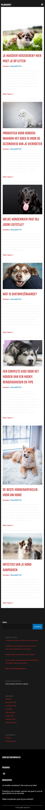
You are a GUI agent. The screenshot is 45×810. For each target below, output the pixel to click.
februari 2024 (10, 712)
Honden (6, 66)
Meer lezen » (8, 94)
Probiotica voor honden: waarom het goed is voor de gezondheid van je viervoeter (22, 138)
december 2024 (10, 702)
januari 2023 (9, 716)
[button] (42, 4)
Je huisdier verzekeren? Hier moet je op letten (22, 58)
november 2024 (10, 706)
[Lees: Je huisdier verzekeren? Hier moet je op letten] (22, 37)
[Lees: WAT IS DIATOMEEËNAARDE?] (22, 275)
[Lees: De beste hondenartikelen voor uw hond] (22, 455)
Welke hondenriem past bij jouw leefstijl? (21, 222)
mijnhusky (6, 5)
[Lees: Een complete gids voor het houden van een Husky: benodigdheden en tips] (22, 353)
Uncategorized (10, 741)
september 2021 (11, 722)
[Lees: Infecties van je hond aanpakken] (22, 546)
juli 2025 (8, 699)
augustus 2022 (10, 719)
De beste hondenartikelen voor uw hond (20, 492)
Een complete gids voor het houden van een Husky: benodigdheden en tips (21, 377)
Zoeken (4, 622)
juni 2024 (8, 709)
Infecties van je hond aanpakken (17, 567)
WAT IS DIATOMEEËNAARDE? (20, 294)
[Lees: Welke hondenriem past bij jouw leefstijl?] (22, 199)
